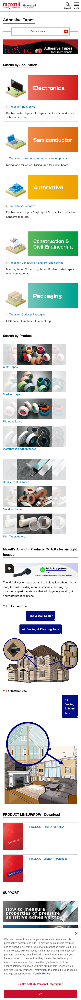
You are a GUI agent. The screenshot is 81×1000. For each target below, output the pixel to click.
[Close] (76, 933)
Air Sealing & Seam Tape (69, 706)
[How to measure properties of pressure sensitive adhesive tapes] (40, 911)
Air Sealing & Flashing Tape (40, 629)
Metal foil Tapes (12, 509)
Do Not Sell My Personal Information (40, 984)
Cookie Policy (41, 973)
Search (67, 5)
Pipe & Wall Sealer (40, 615)
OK (40, 993)
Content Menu (38, 31)
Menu (76, 5)
